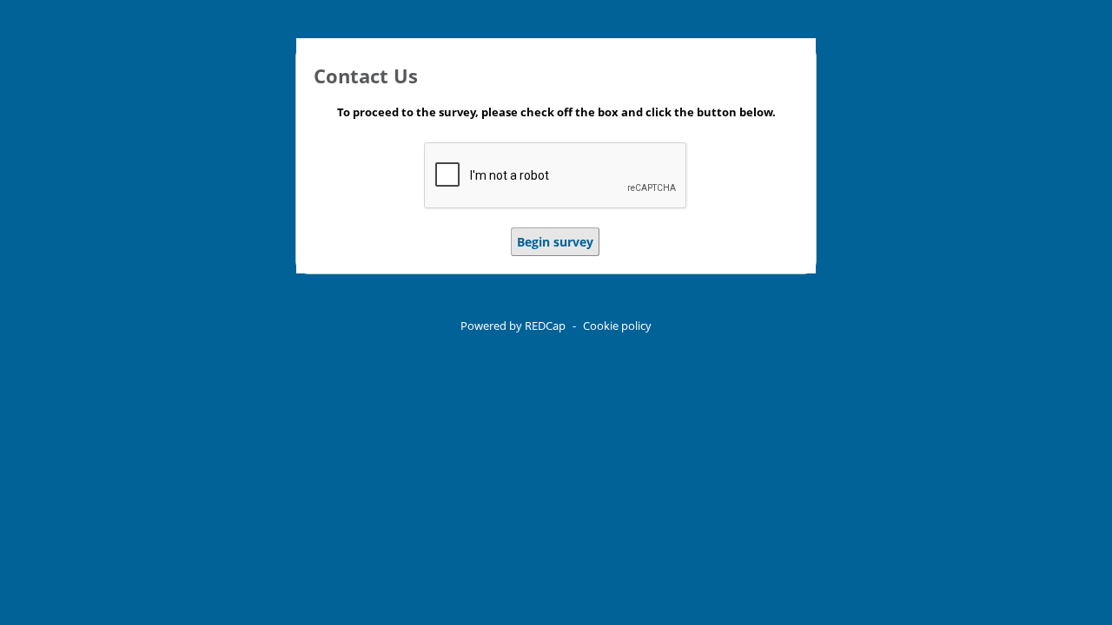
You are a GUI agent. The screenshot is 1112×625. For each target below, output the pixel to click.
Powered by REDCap (513, 325)
